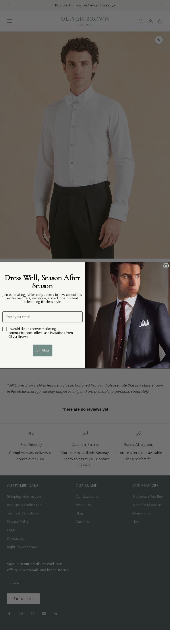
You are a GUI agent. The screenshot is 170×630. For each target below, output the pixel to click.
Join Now (42, 350)
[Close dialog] (166, 265)
